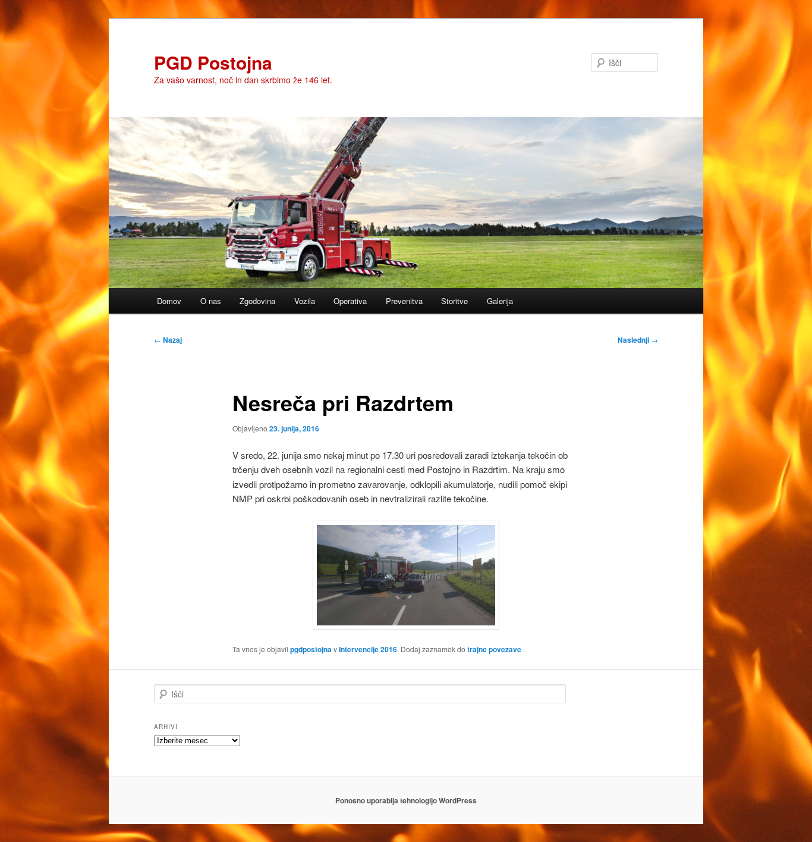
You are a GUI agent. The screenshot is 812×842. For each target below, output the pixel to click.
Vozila (304, 300)
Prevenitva (404, 300)
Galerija (500, 300)
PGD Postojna (213, 62)
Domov (169, 300)
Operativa (350, 300)
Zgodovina (257, 300)
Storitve (454, 300)
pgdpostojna (311, 649)
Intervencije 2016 (368, 649)
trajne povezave (494, 649)
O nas (210, 300)
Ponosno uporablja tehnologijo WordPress (406, 800)
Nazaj (168, 339)
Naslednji (638, 339)
